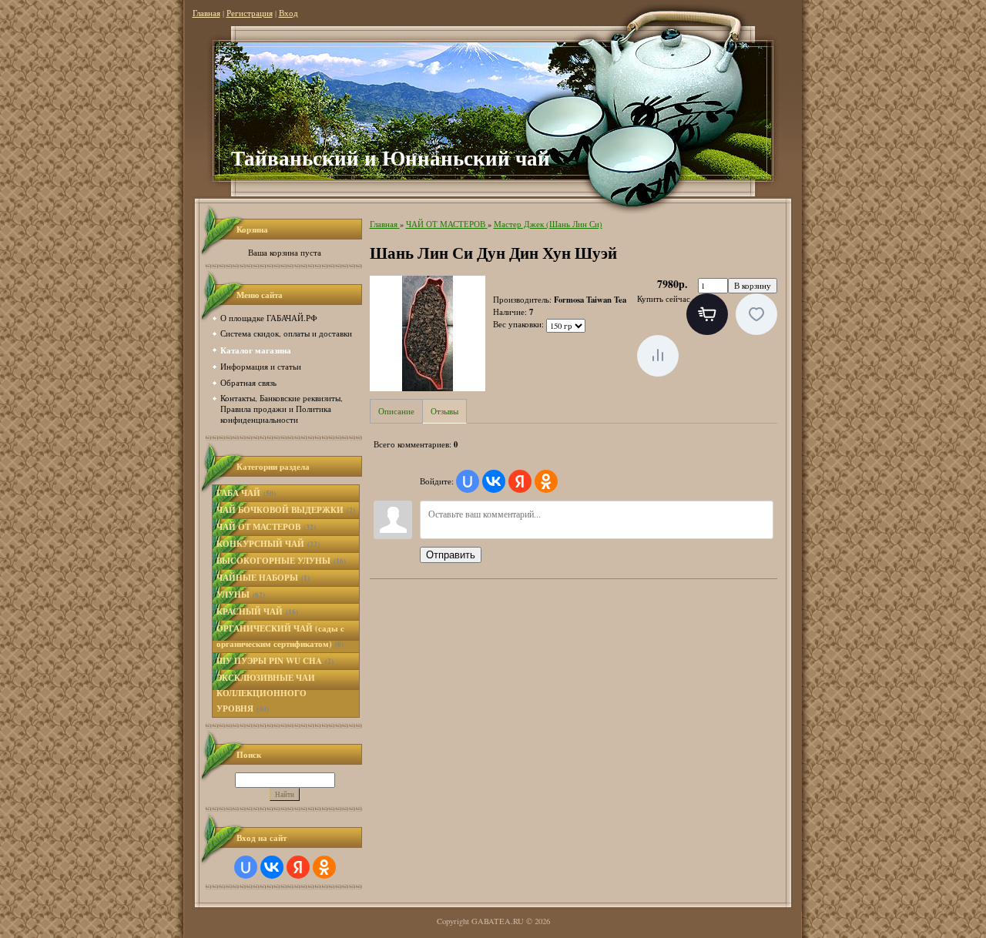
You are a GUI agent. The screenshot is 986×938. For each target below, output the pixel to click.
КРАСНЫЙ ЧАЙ (257, 611)
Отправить (450, 555)
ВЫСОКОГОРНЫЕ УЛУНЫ (281, 560)
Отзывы (444, 411)
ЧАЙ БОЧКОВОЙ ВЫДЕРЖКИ (285, 510)
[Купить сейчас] (707, 314)
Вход (288, 13)
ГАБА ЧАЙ (246, 493)
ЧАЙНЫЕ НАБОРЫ (263, 577)
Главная (206, 13)
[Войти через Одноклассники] (324, 867)
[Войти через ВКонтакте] (271, 867)
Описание (396, 411)
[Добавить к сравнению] (658, 356)
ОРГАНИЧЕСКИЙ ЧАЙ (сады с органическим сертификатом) (280, 636)
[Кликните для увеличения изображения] (427, 333)
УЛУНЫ (240, 594)
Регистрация (249, 13)
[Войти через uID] (245, 867)
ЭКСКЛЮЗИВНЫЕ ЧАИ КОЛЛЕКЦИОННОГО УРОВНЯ (265, 693)
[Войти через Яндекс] (298, 867)
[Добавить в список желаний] (756, 314)
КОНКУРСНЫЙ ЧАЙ (268, 544)
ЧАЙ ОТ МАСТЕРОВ (266, 527)
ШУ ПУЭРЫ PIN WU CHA (275, 661)
